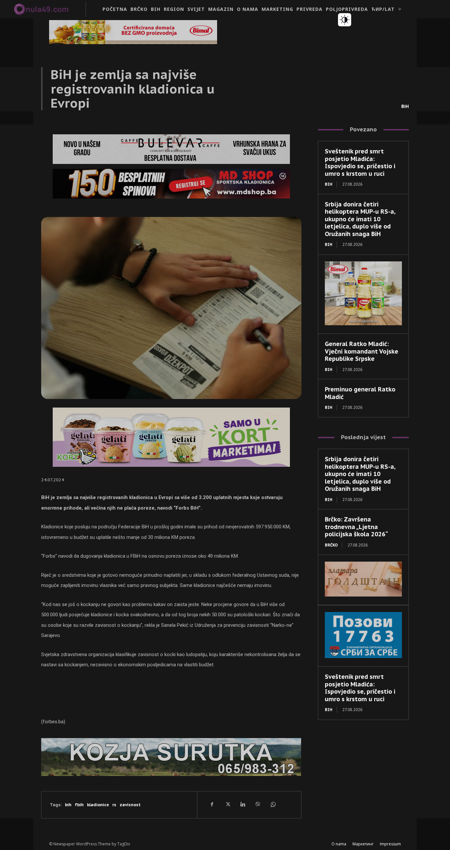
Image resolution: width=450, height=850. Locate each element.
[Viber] (257, 804)
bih (68, 805)
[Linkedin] (242, 804)
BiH (405, 106)
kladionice (98, 805)
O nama (338, 844)
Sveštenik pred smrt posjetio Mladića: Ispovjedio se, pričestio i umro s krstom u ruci (360, 162)
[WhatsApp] (272, 804)
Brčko (331, 545)
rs (114, 805)
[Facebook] (212, 804)
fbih (79, 805)
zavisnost (130, 805)
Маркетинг (363, 844)
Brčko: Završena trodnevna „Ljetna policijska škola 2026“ (356, 527)
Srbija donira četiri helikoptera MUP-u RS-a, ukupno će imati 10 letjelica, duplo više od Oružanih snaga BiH (360, 219)
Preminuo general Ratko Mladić (360, 393)
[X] (227, 804)
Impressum (390, 844)
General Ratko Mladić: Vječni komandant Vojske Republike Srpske (361, 351)
